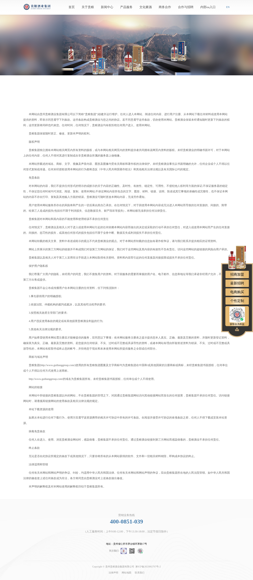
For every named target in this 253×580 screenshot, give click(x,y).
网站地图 (126, 572)
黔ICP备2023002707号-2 (148, 566)
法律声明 (113, 572)
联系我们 (139, 572)
